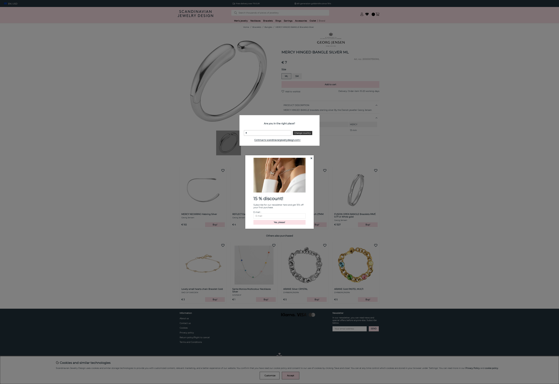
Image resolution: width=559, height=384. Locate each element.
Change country (302, 133)
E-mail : (257, 212)
